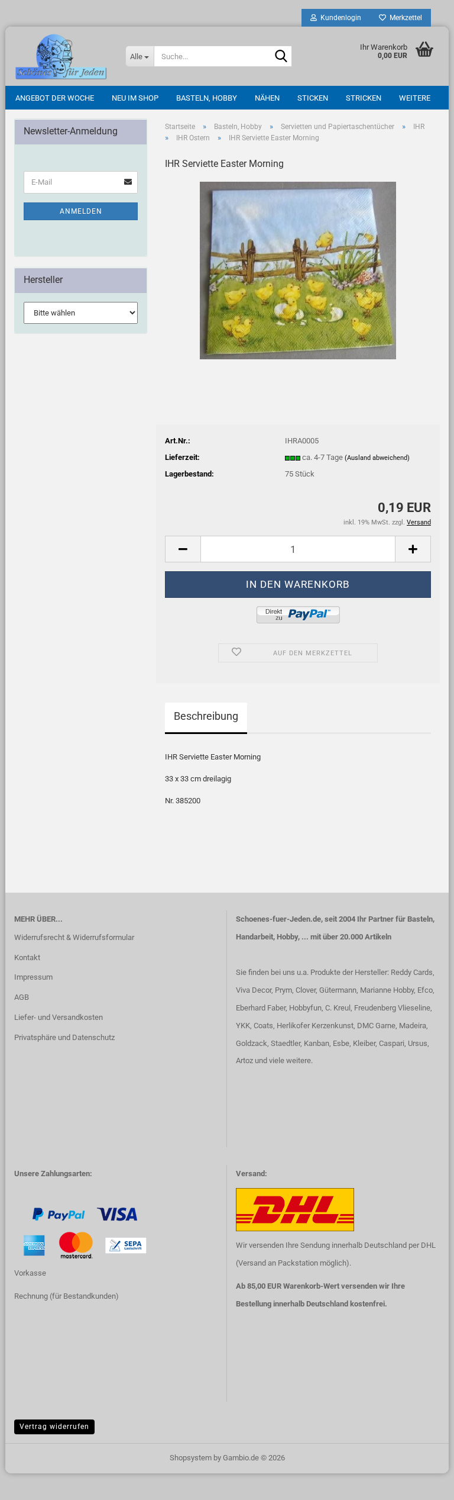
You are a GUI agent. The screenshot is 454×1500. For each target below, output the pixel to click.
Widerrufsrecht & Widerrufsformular (74, 937)
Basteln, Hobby (206, 98)
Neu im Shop (135, 98)
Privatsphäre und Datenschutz (64, 1037)
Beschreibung (206, 716)
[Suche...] (281, 56)
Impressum (33, 977)
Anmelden (81, 211)
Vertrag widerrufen (54, 1426)
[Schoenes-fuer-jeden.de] (61, 56)
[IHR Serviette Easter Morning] (297, 269)
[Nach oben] (32, 1482)
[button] (182, 549)
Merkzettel (404, 18)
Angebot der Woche (54, 98)
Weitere (414, 98)
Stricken (363, 98)
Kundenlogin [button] (339, 18)
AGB (21, 997)
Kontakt (27, 957)
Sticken (312, 98)
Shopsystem (191, 1457)
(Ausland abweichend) (377, 458)
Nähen (267, 98)
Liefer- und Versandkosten (58, 1017)
